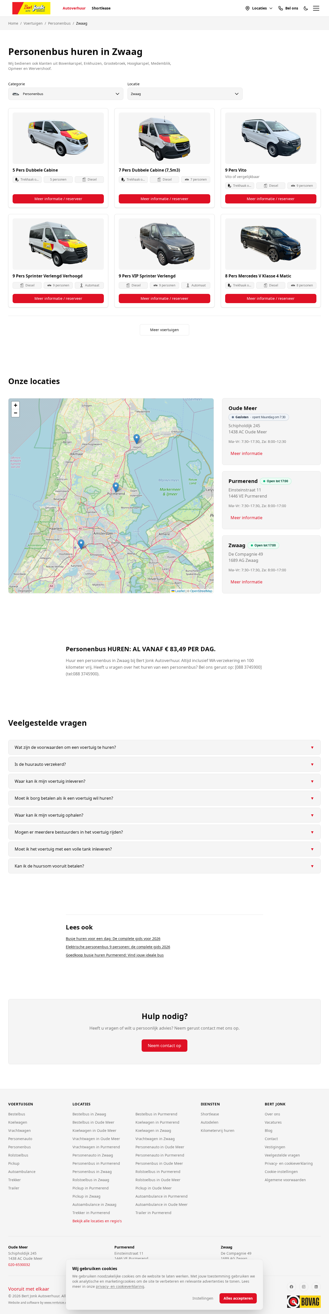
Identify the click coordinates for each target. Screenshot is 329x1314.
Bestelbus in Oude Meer (93, 1122)
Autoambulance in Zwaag (94, 1204)
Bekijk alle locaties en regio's (97, 1220)
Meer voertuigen (164, 329)
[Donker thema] (305, 8)
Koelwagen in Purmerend (157, 1122)
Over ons (272, 1114)
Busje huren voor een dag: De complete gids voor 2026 (113, 938)
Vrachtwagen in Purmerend (96, 1146)
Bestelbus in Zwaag (89, 1114)
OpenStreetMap (201, 591)
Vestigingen (275, 1146)
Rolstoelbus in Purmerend (157, 1171)
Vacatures (273, 1122)
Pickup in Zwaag (86, 1196)
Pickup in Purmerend (90, 1188)
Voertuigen (33, 23)
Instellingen (203, 1298)
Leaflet (180, 591)
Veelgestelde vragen (282, 1155)
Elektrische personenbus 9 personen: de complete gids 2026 (118, 946)
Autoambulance (21, 1171)
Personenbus (59, 23)
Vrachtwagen (19, 1130)
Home (13, 23)
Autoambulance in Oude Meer (161, 1204)
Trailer (13, 1188)
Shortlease (101, 8)
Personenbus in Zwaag (92, 1171)
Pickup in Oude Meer (153, 1188)
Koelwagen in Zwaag (153, 1130)
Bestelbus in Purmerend (156, 1114)
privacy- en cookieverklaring (120, 1286)
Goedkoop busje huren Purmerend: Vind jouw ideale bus (115, 955)
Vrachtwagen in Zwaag (155, 1138)
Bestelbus (16, 1114)
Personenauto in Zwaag (92, 1155)
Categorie (16, 83)
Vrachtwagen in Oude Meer (96, 1138)
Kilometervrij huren (217, 1130)
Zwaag (237, 545)
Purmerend (243, 481)
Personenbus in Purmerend (96, 1163)
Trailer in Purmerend (153, 1212)
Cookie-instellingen (281, 1171)
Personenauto (20, 1138)
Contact (271, 1138)
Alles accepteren (238, 1298)
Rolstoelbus (18, 1155)
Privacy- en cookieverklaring (289, 1163)
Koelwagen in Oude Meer (94, 1130)
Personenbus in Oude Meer (159, 1163)
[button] (81, 544)
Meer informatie (246, 453)
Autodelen (209, 1122)
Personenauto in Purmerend (159, 1155)
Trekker (14, 1179)
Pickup (14, 1163)
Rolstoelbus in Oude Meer (157, 1179)
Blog (268, 1130)
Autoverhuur (74, 8)
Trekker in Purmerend (91, 1212)
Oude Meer (243, 408)
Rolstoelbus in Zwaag (90, 1179)
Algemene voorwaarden (285, 1179)
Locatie (133, 83)
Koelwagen (17, 1122)
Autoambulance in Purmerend (161, 1196)
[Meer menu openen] (316, 8)
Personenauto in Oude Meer (159, 1146)
